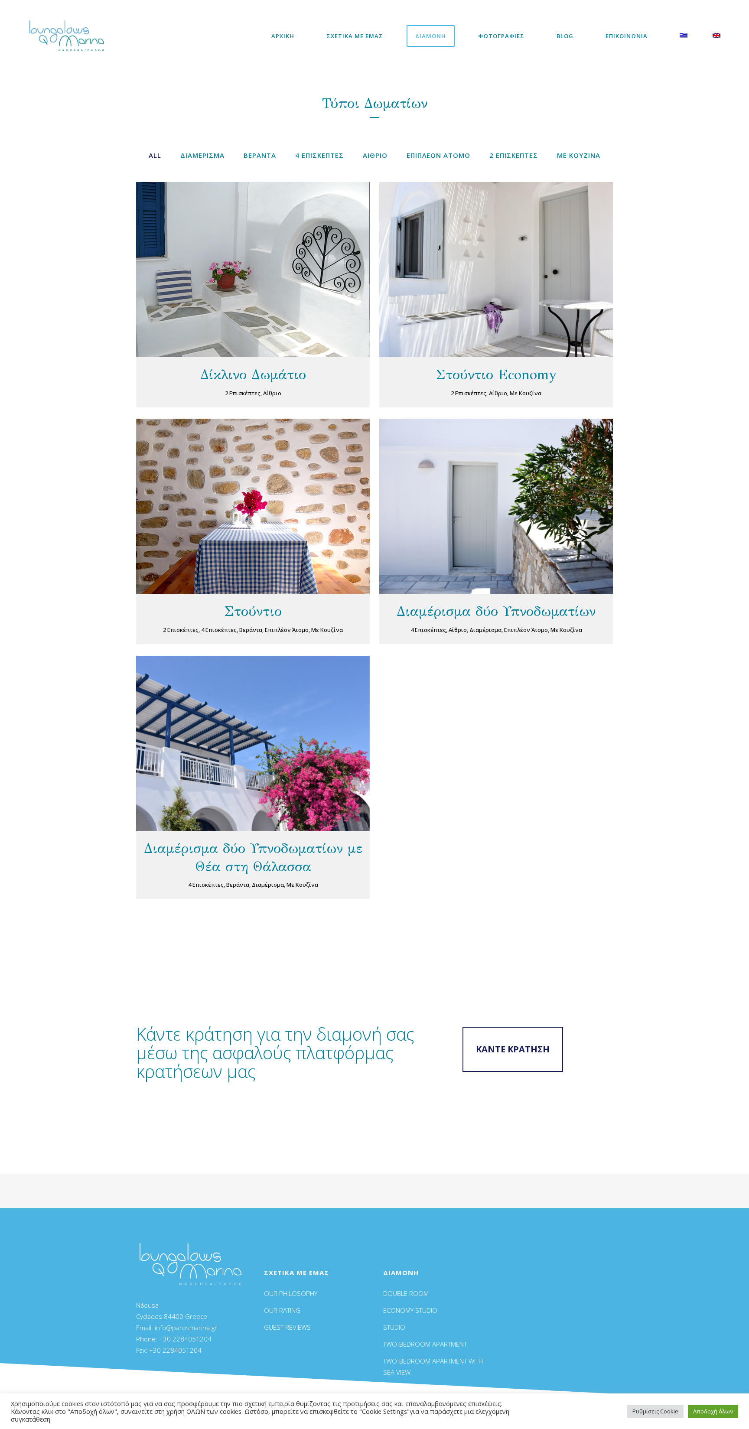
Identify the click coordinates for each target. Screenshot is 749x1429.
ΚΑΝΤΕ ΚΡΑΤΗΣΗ (513, 1049)
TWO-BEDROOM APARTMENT (425, 1344)
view (272, 268)
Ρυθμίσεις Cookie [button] (655, 1411)
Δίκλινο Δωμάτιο (253, 374)
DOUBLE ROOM (406, 1293)
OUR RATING (282, 1310)
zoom (236, 268)
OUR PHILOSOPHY (290, 1293)
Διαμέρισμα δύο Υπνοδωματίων (496, 611)
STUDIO (394, 1327)
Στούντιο (253, 611)
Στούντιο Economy (496, 374)
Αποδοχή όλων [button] (713, 1411)
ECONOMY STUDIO (410, 1310)
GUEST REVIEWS (287, 1327)
